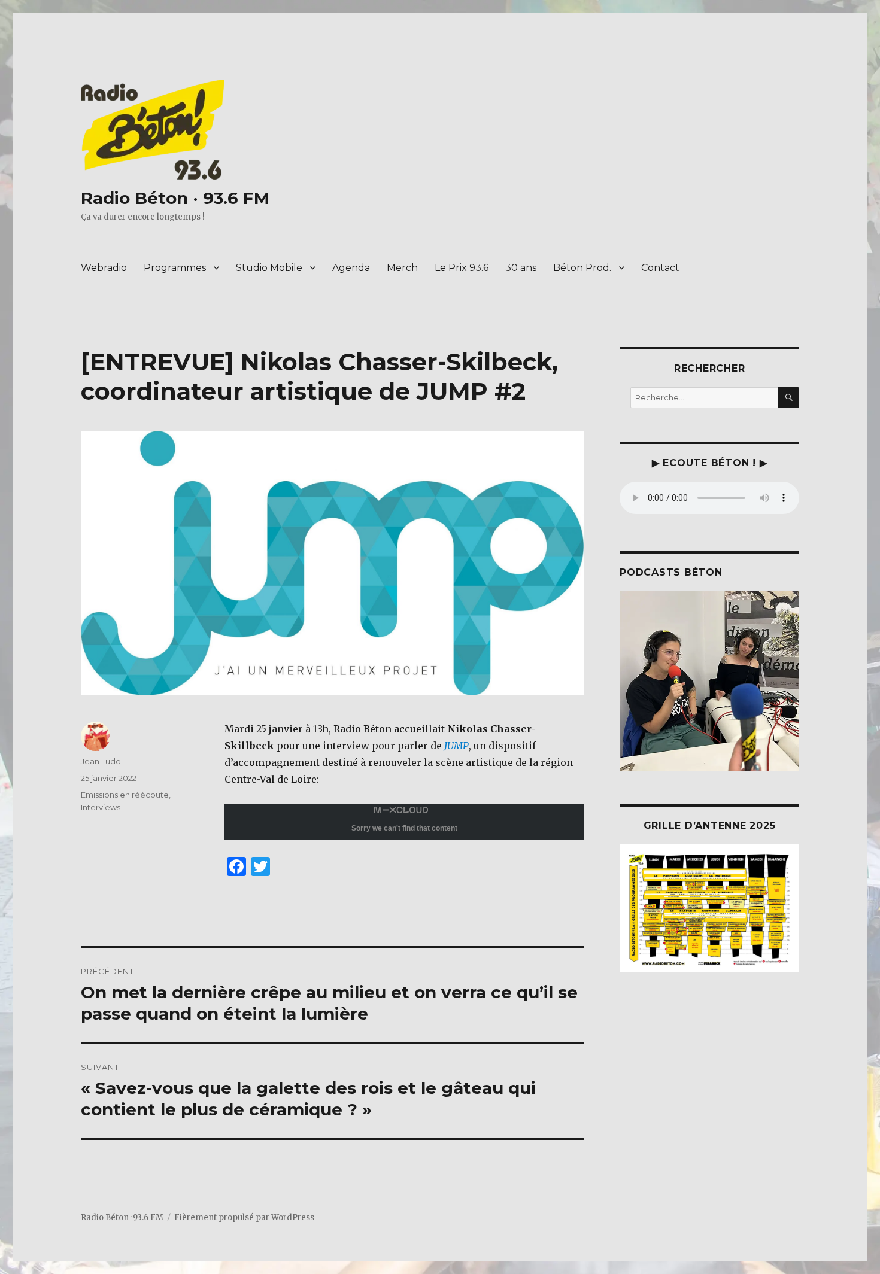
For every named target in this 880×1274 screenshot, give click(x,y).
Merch (402, 267)
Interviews (100, 807)
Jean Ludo (101, 761)
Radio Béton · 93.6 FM (175, 198)
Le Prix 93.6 (461, 267)
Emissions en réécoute (125, 794)
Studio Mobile (269, 267)
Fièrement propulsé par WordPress (244, 1217)
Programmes (175, 267)
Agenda (351, 267)
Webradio (104, 267)
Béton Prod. (582, 267)
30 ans (520, 267)
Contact (660, 267)
